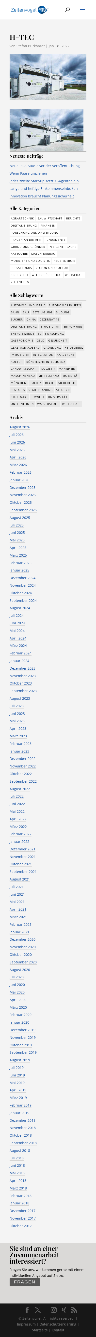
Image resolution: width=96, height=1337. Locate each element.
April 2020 (18, 999)
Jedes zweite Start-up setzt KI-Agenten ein (44, 181)
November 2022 (23, 766)
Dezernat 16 (49, 319)
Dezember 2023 (22, 668)
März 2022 (18, 826)
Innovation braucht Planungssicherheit (42, 196)
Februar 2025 (21, 562)
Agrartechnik (22, 218)
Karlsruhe (66, 354)
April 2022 (18, 819)
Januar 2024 (19, 660)
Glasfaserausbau (25, 347)
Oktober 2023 (21, 683)
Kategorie (19, 253)
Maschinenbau (43, 253)
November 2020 (23, 947)
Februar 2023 (21, 743)
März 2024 (18, 645)
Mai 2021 (17, 901)
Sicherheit (19, 275)
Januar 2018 (19, 1203)
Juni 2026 (17, 442)
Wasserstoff (48, 404)
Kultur (17, 362)
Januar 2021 (19, 932)
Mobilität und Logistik (30, 261)
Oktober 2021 (21, 864)
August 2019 (20, 1060)
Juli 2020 (17, 977)
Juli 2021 (17, 886)
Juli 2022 (17, 796)
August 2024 (20, 608)
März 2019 (18, 1097)
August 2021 (20, 879)
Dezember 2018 (22, 1120)
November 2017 (23, 1218)
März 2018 (18, 1188)
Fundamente (55, 239)
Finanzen (48, 225)
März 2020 (18, 1007)
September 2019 (23, 1052)
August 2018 (20, 1150)
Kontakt (58, 1330)
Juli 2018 (17, 1158)
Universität (57, 397)
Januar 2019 (19, 1112)
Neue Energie (64, 261)
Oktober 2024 (21, 593)
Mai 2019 (17, 1082)
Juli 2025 (17, 525)
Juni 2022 (17, 803)
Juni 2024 (17, 623)
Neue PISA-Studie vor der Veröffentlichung (45, 165)
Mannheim (67, 368)
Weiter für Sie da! (47, 275)
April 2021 (18, 909)
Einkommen (73, 326)
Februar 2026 (21, 472)
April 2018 (18, 1180)
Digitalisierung (24, 225)
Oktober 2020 (21, 954)
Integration (43, 354)
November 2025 (23, 494)
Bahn (15, 312)
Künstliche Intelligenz (45, 362)
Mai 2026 (17, 449)
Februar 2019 (21, 1105)
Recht (50, 383)
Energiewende (22, 333)
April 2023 (18, 728)
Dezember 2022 (22, 758)
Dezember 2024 (22, 577)
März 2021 (18, 916)
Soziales (18, 390)
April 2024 (18, 638)
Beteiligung (42, 312)
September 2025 (23, 510)
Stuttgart (19, 397)
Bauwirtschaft (50, 218)
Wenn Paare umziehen (28, 173)
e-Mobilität (50, 326)
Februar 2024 (21, 653)
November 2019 (23, 1037)
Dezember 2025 (22, 487)
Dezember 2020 (22, 939)
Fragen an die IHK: (26, 239)
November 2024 (23, 585)
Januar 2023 (19, 751)
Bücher (17, 319)
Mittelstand (48, 375)
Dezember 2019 (22, 1030)
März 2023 (18, 736)
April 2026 (18, 457)
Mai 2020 (17, 992)
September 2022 (23, 781)
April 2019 (18, 1090)
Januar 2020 (19, 1022)
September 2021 (23, 871)
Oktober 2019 (21, 1045)
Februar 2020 (21, 1014)
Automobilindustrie (28, 305)
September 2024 (23, 600)
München (18, 383)
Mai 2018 (17, 1173)
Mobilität (71, 375)
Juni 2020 (17, 984)
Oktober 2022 (21, 773)
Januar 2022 (19, 841)
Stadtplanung (41, 390)
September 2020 (23, 962)
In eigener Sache (63, 247)
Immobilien (20, 354)
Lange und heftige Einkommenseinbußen (44, 188)
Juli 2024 (17, 615)
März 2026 (18, 464)
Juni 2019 (17, 1075)
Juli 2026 (17, 434)
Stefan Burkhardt (30, 46)
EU (40, 333)
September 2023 (23, 690)
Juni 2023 (17, 713)
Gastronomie (22, 340)
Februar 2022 (21, 834)
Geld (41, 340)
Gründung (52, 347)
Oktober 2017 (21, 1225)
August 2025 (20, 517)
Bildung (63, 312)
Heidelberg (73, 347)
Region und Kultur (51, 268)
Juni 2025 (17, 532)
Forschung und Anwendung (34, 232)
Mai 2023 (17, 721)
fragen (24, 1282)
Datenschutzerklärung (58, 1324)
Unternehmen (22, 404)
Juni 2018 (17, 1165)
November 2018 (23, 1127)
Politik (36, 383)
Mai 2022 (17, 811)
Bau (26, 312)
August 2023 (20, 698)
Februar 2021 (21, 924)
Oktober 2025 (21, 502)
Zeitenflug (20, 282)
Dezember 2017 (22, 1210)
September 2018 (23, 1143)
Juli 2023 (17, 706)
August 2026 (20, 427)
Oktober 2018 (21, 1135)
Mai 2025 (17, 540)
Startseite (40, 1330)
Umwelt (38, 397)
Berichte (73, 218)
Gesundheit (57, 340)
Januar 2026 (19, 480)
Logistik (48, 368)
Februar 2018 (21, 1195)
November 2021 (23, 856)
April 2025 (18, 547)
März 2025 (18, 555)
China (31, 319)
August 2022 (20, 789)
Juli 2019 (17, 1067)
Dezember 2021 (22, 849)
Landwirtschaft (24, 368)
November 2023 (23, 676)
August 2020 (20, 969)
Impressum (26, 1324)
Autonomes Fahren (65, 305)
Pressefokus (21, 268)
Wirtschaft (74, 275)
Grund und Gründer (28, 247)
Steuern (63, 390)
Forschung (54, 333)
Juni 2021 (17, 894)
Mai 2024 (17, 630)
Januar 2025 (19, 570)
